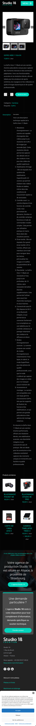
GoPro (13, 106)
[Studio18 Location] (9, 2)
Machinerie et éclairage (12, 688)
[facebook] (5, 669)
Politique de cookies (9, 723)
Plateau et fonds (9, 682)
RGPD (16, 723)
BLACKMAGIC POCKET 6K (10, 495)
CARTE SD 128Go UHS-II (9, 528)
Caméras (15, 103)
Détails (9, 488)
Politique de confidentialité (25, 723)
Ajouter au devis (22, 94)
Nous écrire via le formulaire (13, 663)
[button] (33, 693)
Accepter (18, 710)
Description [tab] (7, 115)
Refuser (18, 715)
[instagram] (8, 669)
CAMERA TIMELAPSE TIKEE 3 (27, 528)
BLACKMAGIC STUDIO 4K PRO (28, 497)
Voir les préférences (18, 720)
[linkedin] (12, 669)
